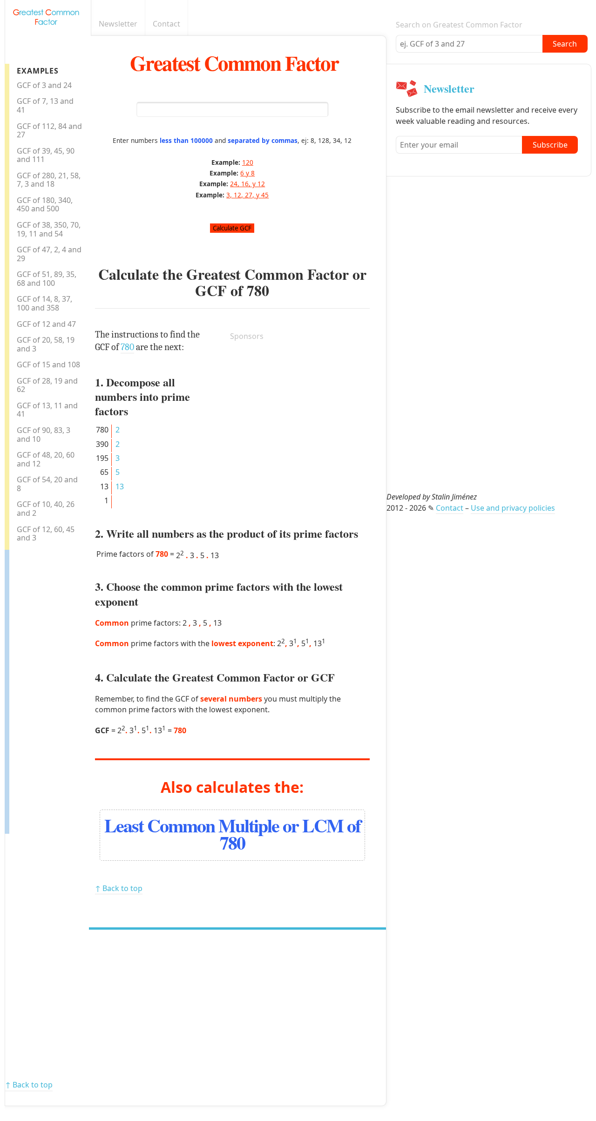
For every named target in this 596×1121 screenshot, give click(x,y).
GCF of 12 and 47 (46, 324)
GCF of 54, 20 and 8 (47, 483)
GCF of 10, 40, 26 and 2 (45, 508)
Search (565, 44)
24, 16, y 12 (247, 183)
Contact (166, 24)
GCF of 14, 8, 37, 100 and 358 (44, 303)
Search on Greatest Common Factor (459, 25)
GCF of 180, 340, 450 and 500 (45, 204)
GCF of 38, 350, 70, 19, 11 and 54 (49, 229)
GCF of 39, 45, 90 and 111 (45, 155)
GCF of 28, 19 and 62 (47, 385)
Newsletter (118, 24)
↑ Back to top (118, 888)
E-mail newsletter (381, 24)
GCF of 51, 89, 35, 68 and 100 (46, 278)
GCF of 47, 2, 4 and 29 (49, 253)
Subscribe (550, 145)
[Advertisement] (46, 689)
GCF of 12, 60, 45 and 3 (45, 533)
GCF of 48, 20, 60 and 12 (45, 459)
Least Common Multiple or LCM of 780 (232, 833)
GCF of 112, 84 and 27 (49, 130)
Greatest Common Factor (234, 62)
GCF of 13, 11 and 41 (47, 409)
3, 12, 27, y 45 (247, 194)
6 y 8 (247, 173)
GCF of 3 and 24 (44, 85)
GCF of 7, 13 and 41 (45, 105)
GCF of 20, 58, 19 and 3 (45, 344)
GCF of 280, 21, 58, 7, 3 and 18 (49, 179)
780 (258, 290)
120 (247, 162)
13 (119, 486)
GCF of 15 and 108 (48, 364)
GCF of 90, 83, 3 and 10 (43, 434)
